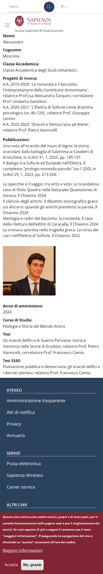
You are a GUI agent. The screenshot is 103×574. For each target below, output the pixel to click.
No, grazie (32, 565)
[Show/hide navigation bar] (8, 25)
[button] (64, 7)
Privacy (14, 424)
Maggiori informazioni (22, 550)
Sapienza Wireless (25, 475)
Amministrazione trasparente (36, 400)
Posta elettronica (24, 463)
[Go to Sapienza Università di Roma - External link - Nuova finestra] (35, 21)
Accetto (11, 564)
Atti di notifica (21, 412)
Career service (21, 487)
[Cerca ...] (49, 7)
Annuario (16, 435)
